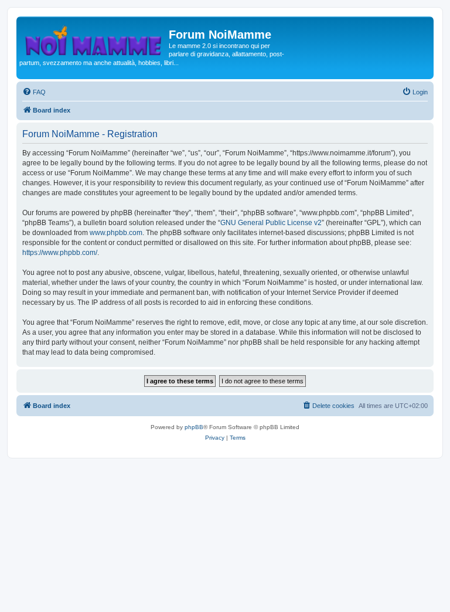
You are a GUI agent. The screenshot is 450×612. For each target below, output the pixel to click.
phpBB (194, 427)
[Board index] (94, 38)
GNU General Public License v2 (271, 223)
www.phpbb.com (116, 233)
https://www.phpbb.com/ (59, 253)
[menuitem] (34, 92)
